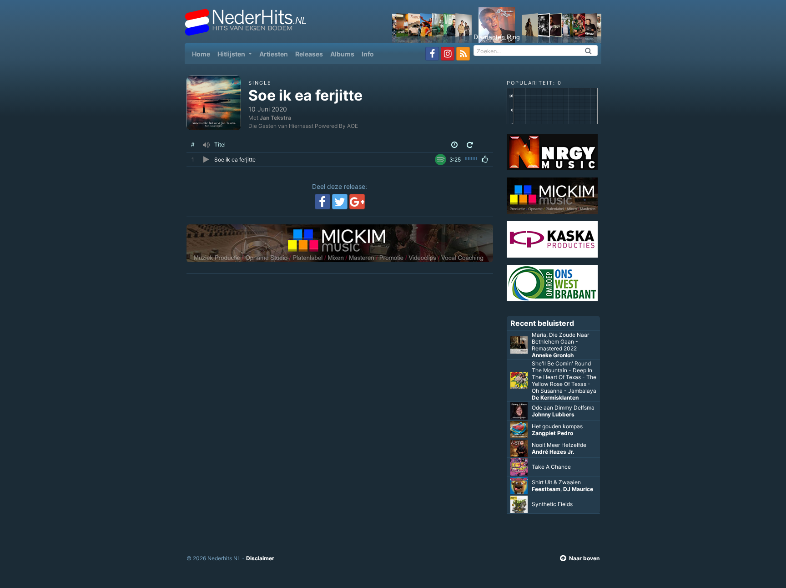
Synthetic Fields (552, 504)
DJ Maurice (578, 489)
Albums (342, 54)
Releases (309, 54)
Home (203, 54)
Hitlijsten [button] (232, 54)
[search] (588, 50)
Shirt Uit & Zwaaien (556, 482)
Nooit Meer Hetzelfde (559, 444)
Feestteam (546, 489)
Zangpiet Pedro (552, 433)
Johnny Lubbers (553, 414)
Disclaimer (260, 558)
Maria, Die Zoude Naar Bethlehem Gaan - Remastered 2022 (560, 341)
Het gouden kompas (557, 426)
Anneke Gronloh (553, 355)
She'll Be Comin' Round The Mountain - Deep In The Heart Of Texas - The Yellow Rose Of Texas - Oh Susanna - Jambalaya (564, 377)
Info (368, 54)
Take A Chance (551, 466)
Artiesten (273, 54)
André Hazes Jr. (553, 451)
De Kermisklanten (555, 397)
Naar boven (584, 558)
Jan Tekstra (275, 117)
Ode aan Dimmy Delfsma (563, 407)
